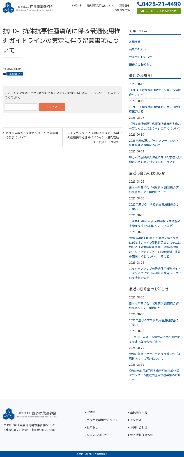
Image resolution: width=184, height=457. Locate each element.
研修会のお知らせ (140, 64)
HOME (91, 412)
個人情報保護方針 (141, 435)
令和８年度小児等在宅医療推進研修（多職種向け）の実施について (155, 356)
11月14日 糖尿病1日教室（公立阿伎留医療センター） (155, 92)
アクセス (135, 420)
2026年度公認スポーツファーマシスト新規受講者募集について (154, 142)
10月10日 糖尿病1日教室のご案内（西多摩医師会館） (155, 109)
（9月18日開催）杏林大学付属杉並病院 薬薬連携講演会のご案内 (154, 339)
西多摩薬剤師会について (102, 420)
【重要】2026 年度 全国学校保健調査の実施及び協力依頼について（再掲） (154, 223)
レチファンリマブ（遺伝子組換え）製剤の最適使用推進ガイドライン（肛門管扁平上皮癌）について (93, 137)
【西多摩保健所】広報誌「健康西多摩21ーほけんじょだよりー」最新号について (155, 125)
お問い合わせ (138, 427)
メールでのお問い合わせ (160, 11)
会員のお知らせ (14, 73)
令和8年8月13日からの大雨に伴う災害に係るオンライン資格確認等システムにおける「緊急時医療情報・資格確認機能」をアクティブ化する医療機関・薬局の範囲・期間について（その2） (155, 247)
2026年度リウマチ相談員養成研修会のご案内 (154, 206)
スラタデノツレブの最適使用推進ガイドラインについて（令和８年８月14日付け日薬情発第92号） (155, 273)
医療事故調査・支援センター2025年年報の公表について (32, 135)
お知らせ (135, 41)
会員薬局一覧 (138, 412)
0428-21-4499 (18, 429)
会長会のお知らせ (140, 57)
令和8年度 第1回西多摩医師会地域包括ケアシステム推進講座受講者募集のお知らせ (155, 375)
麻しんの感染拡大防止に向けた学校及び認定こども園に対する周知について (155, 159)
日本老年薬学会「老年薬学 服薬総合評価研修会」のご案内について (154, 189)
